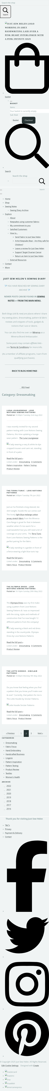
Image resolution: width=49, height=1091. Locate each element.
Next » (40, 733)
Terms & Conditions (19, 347)
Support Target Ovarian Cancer (28, 252)
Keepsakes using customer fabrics (24, 221)
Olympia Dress (16, 603)
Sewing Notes (11, 206)
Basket (16, 120)
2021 (9, 789)
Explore (8, 214)
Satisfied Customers (18, 229)
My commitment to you (20, 225)
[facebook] (27, 911)
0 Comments (36, 462)
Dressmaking (24, 462)
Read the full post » (15, 458)
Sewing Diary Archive (19, 210)
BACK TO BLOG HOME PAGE (24, 371)
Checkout (29, 120)
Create (36, 1065)
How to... (14, 233)
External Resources (18, 260)
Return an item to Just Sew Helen (29, 256)
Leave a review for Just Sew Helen (29, 248)
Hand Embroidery (13, 750)
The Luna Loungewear (28, 438)
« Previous (10, 733)
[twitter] (27, 957)
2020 (9, 793)
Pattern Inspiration (14, 465)
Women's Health (13, 777)
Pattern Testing (30, 465)
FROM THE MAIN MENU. (29, 300)
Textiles (9, 773)
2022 (9, 786)
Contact (8, 263)
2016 (9, 808)
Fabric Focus (12, 565)
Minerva (36, 332)
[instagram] (27, 1009)
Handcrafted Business (15, 754)
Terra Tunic (36, 533)
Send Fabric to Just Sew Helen (28, 237)
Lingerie (9, 758)
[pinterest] (27, 1056)
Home (7, 198)
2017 (9, 805)
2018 (9, 801)
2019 (9, 797)
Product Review (13, 469)
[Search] (42, 181)
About (12, 218)
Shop (7, 202)
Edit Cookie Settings (10, 1065)
